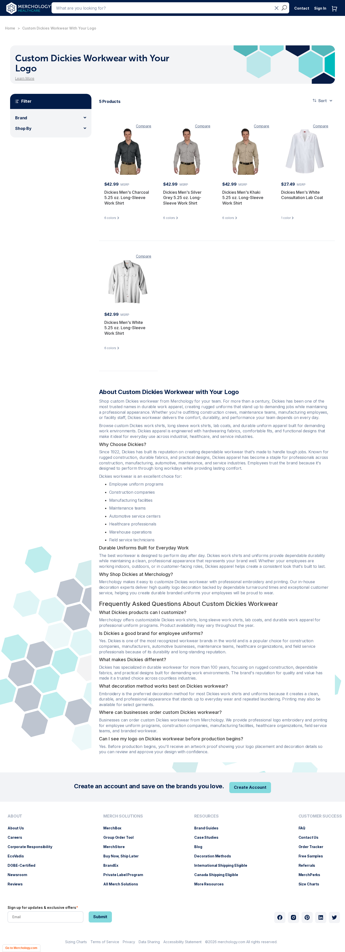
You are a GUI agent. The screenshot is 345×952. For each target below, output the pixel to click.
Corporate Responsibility (32, 847)
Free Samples (313, 856)
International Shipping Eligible (223, 865)
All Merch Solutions (123, 884)
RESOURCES (206, 816)
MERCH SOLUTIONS (123, 816)
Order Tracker (313, 847)
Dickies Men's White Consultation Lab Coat (302, 195)
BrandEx (113, 865)
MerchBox (114, 828)
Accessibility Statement (182, 942)
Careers (17, 837)
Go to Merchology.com (21, 948)
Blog (200, 847)
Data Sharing (149, 942)
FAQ (305, 828)
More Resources (211, 884)
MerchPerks (312, 875)
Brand (21, 117)
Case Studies (208, 837)
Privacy (129, 942)
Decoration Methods (215, 856)
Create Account (250, 787)
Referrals (309, 865)
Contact (301, 8)
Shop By (23, 128)
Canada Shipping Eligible (218, 875)
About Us (18, 828)
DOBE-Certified (24, 865)
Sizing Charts (76, 942)
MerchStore (116, 847)
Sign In (320, 8)
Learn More (24, 78)
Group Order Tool (121, 837)
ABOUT (15, 816)
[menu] (31, 852)
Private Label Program (125, 875)
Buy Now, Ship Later (123, 856)
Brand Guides (208, 828)
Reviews (18, 884)
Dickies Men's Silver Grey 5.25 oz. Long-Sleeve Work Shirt (182, 198)
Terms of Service (104, 942)
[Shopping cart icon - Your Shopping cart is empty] (335, 14)
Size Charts (311, 884)
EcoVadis (18, 856)
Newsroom (20, 875)
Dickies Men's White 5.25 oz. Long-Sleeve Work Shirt (124, 328)
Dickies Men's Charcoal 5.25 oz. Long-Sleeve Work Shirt (126, 198)
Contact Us (311, 837)
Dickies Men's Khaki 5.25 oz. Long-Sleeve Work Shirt (242, 198)
